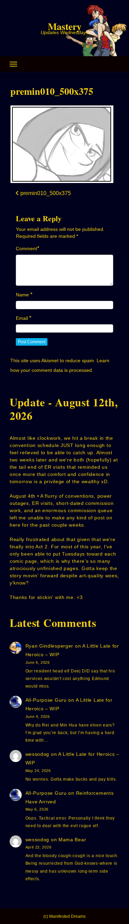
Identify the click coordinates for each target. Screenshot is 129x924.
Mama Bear (72, 839)
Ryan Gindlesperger (49, 646)
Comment (26, 248)
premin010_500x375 (51, 91)
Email (22, 318)
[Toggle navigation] (13, 64)
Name (22, 294)
